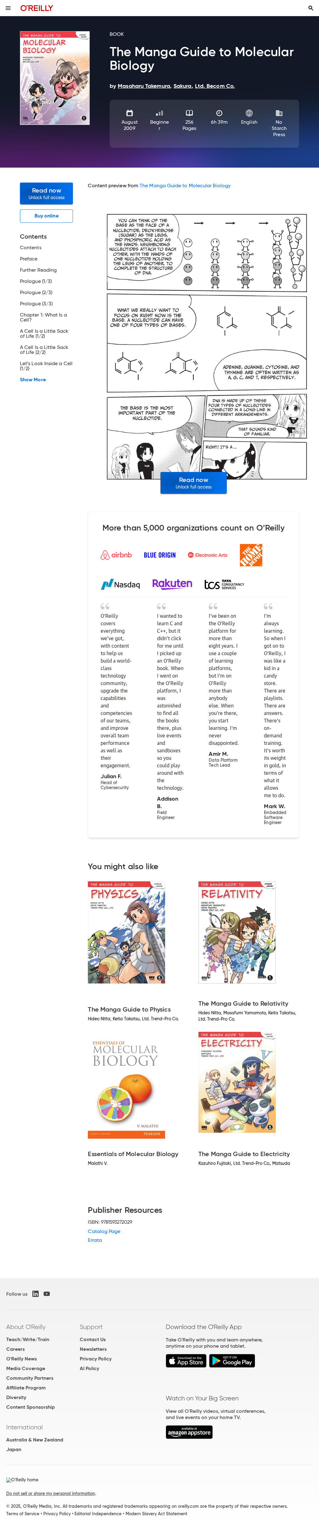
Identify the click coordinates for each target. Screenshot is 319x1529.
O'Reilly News (21, 1358)
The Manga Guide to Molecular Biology (185, 185)
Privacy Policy (96, 1358)
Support (91, 1327)
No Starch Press (279, 128)
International (24, 1427)
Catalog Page (104, 1231)
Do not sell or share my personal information (50, 1493)
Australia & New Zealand (34, 1439)
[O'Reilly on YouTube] (47, 1294)
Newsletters (93, 1349)
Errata (95, 1240)
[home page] (37, 8)
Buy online (47, 215)
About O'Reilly (25, 1327)
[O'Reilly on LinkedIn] (35, 1294)
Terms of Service (22, 1514)
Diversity (16, 1397)
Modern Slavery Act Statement (156, 1514)
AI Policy (89, 1368)
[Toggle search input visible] (310, 8)
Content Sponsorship (30, 1407)
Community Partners (29, 1378)
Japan (13, 1449)
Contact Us (93, 1339)
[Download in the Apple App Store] (186, 1366)
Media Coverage (25, 1368)
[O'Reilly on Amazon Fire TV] (189, 1437)
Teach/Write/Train (27, 1339)
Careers (15, 1349)
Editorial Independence (97, 1514)
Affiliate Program (26, 1387)
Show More (33, 379)
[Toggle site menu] (8, 8)
